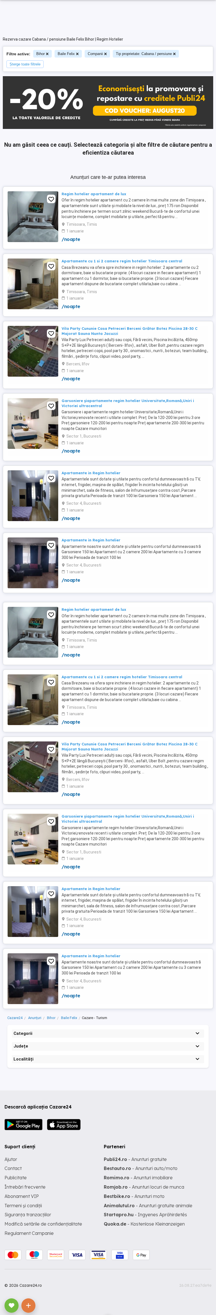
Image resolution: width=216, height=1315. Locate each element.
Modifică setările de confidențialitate (43, 1224)
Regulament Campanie (29, 1233)
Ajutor (10, 1159)
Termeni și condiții (23, 1205)
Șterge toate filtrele (25, 64)
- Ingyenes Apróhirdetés (145, 1214)
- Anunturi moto (134, 1196)
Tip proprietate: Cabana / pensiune (144, 54)
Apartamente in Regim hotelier (91, 473)
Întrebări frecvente (25, 1187)
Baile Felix (66, 54)
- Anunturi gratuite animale (148, 1205)
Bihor (40, 54)
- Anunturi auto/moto (140, 1168)
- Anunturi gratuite (135, 1159)
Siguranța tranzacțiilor (27, 1214)
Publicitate (15, 1177)
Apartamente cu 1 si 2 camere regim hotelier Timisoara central (122, 261)
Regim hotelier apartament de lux (94, 194)
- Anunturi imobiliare (138, 1177)
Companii (95, 54)
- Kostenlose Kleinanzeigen (144, 1224)
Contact (13, 1168)
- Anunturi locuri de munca (144, 1187)
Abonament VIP (21, 1196)
